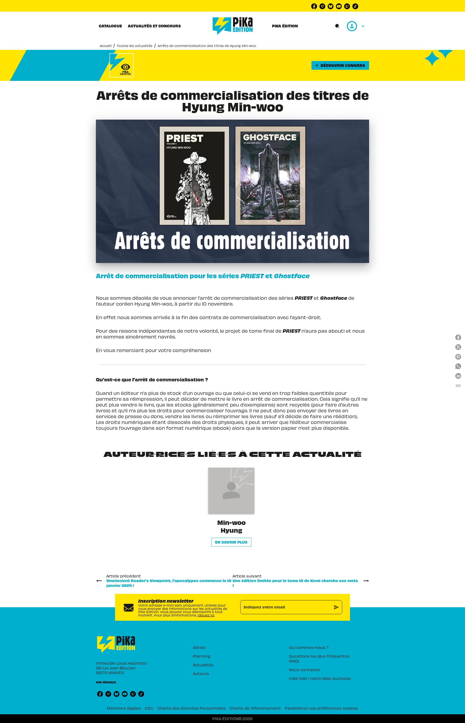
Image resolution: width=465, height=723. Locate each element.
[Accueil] (232, 26)
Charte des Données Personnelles (191, 708)
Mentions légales (124, 708)
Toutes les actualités (134, 46)
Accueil (105, 46)
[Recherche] (337, 26)
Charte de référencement (255, 708)
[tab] (110, 26)
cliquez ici (206, 615)
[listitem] (314, 6)
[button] (340, 65)
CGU (149, 708)
